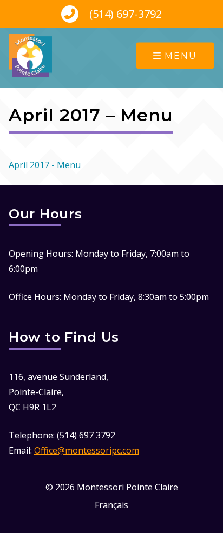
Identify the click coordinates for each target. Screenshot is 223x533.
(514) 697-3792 (124, 13)
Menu (181, 56)
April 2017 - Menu (45, 165)
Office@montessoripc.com (86, 450)
